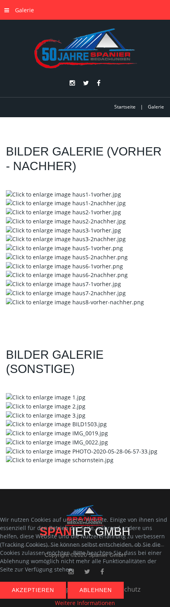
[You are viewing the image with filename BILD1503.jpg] (56, 423)
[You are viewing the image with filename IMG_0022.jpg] (57, 441)
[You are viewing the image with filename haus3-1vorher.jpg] (63, 229)
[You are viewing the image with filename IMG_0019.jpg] (57, 432)
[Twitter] (86, 83)
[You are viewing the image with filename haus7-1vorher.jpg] (63, 283)
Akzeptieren (33, 590)
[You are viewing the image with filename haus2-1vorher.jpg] (63, 211)
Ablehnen (95, 590)
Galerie (24, 10)
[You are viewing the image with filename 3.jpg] (45, 414)
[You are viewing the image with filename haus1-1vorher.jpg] (63, 193)
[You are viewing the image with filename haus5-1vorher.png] (64, 247)
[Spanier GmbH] (85, 48)
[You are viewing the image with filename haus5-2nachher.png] (67, 256)
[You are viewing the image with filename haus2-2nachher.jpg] (66, 220)
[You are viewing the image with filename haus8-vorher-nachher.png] (75, 301)
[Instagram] (72, 83)
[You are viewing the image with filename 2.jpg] (45, 405)
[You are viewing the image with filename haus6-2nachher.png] (67, 274)
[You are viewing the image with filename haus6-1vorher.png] (64, 265)
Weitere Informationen (85, 603)
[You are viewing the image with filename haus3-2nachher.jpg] (66, 238)
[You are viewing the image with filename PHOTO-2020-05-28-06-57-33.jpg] (81, 450)
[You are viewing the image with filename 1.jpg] (45, 396)
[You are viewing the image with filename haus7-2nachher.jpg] (66, 292)
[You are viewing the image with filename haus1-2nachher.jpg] (66, 202)
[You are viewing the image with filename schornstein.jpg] (59, 459)
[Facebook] (98, 83)
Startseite (125, 106)
